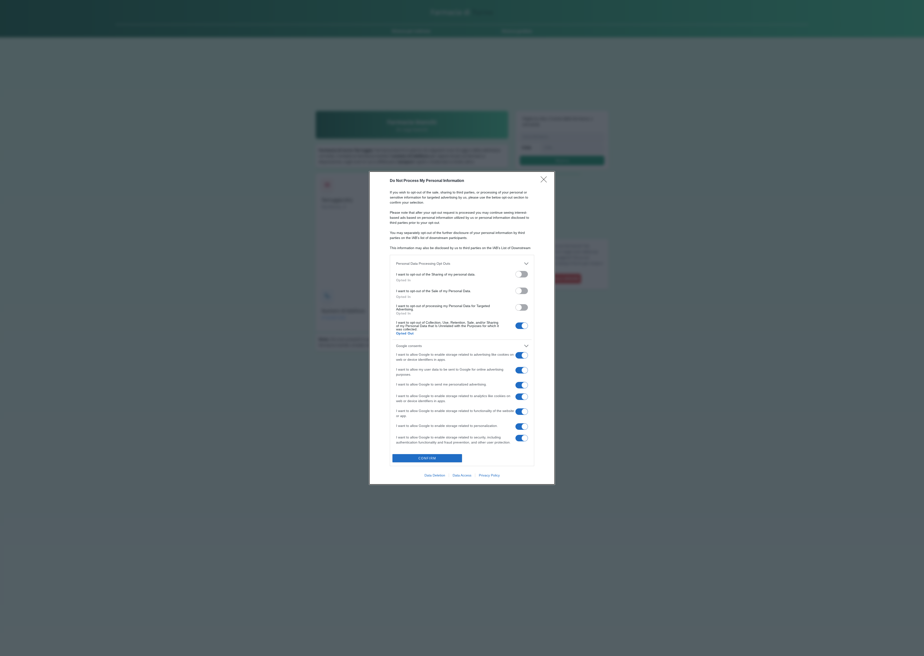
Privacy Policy (489, 475)
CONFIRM (427, 458)
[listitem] (462, 263)
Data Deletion (434, 475)
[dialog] (462, 328)
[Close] (545, 181)
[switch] (521, 274)
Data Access (462, 475)
